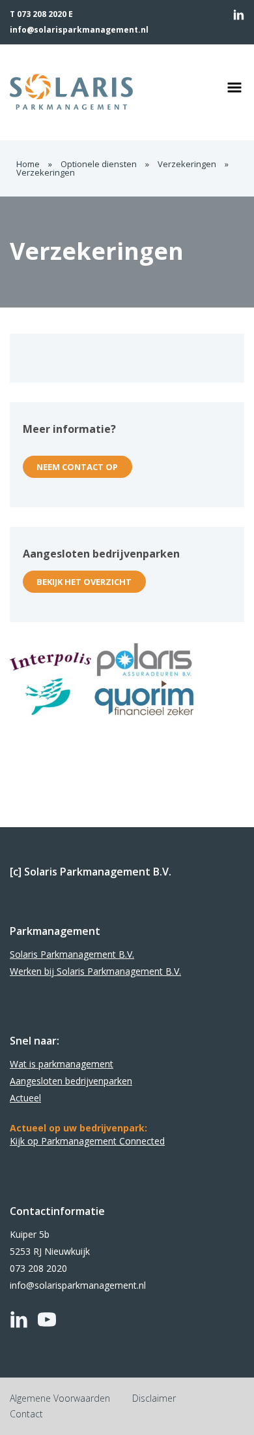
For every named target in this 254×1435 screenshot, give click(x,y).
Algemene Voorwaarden (60, 1398)
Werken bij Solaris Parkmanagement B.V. (95, 971)
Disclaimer (154, 1398)
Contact (26, 1414)
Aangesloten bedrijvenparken (71, 1081)
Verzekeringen (187, 164)
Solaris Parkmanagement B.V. (72, 954)
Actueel (25, 1098)
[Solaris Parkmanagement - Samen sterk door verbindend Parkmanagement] (97, 92)
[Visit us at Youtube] (47, 1319)
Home (28, 164)
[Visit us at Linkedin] (238, 14)
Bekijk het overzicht (84, 582)
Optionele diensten (99, 164)
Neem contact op (77, 467)
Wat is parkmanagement (61, 1064)
